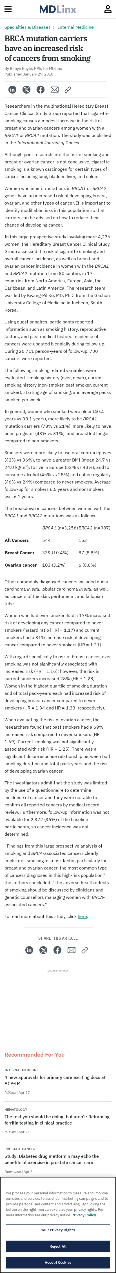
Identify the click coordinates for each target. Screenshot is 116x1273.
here (82, 916)
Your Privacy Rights (58, 1230)
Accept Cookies (58, 1262)
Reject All (58, 1246)
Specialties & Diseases (28, 27)
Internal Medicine (76, 27)
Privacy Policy (84, 1215)
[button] (68, 89)
